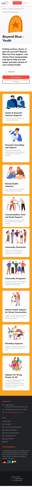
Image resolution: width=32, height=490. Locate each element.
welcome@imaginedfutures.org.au (14, 412)
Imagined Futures (19, 478)
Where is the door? (16, 477)
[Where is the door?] (5, 2)
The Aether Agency (17, 480)
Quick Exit (25, 3)
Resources (4, 8)
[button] (16, 72)
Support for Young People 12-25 (16, 8)
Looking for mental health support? (10, 12)
